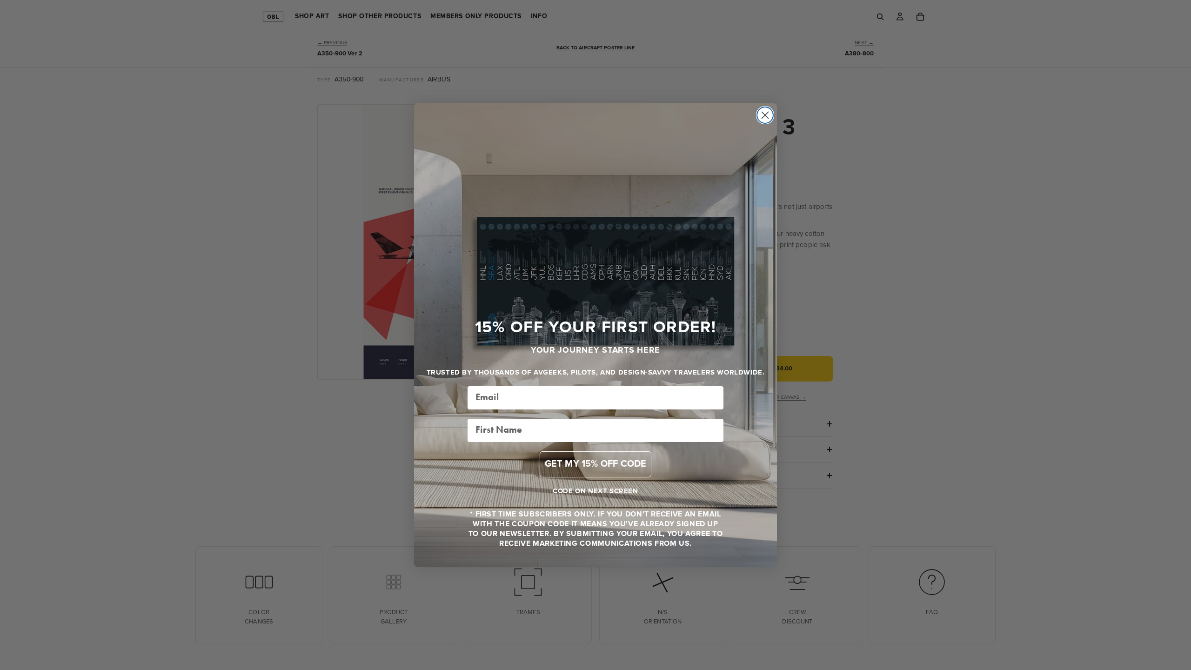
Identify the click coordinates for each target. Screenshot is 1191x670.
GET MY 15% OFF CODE (596, 464)
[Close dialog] (765, 115)
